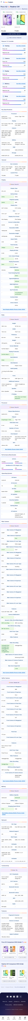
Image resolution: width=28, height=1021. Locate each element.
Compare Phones (9, 987)
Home (2, 987)
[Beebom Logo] (8, 2)
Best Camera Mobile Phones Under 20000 (14, 672)
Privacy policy (8, 1004)
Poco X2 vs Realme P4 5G (9, 957)
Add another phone (14, 34)
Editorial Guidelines (18, 1004)
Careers (10, 1001)
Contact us (16, 1001)
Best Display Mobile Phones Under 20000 (14, 309)
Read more (24, 9)
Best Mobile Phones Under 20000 (14, 449)
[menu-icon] (2, 2)
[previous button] (3, 952)
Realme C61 (17, 27)
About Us (5, 1001)
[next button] (24, 952)
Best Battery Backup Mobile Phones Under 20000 (13, 813)
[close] (13, 14)
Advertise (23, 1001)
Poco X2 (3, 27)
